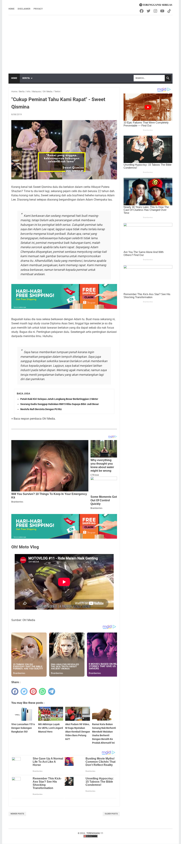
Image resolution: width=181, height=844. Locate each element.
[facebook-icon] (142, 11)
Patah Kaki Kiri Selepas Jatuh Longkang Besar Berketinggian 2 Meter (59, 399)
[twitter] (24, 691)
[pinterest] (33, 691)
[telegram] (51, 691)
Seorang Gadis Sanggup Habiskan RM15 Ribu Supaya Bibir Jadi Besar (59, 404)
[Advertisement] (90, 41)
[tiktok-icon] (169, 11)
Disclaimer (24, 9)
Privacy (38, 9)
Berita (26, 78)
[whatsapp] (42, 691)
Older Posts (111, 814)
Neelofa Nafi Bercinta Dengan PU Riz (41, 409)
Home (11, 9)
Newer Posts (17, 814)
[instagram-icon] (156, 11)
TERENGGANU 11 (94, 833)
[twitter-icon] (149, 11)
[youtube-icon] (162, 11)
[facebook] (14, 691)
